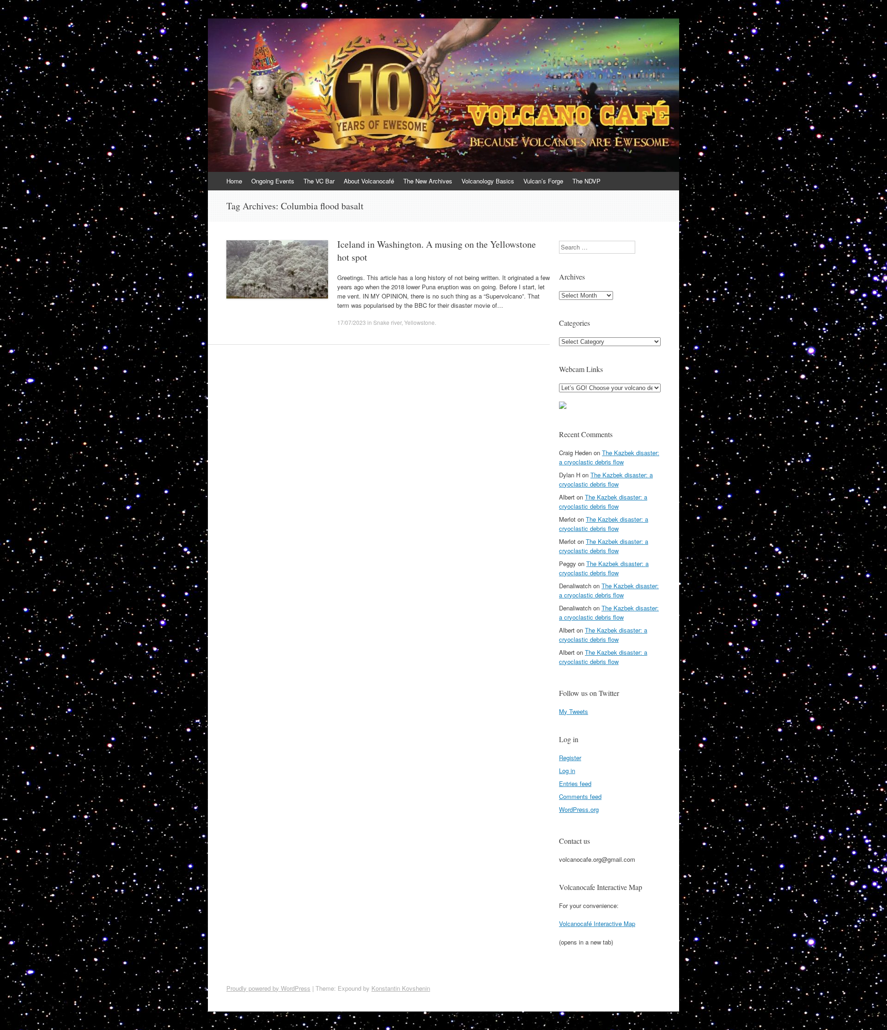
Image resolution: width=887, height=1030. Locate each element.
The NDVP (586, 181)
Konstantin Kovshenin (400, 988)
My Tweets (573, 711)
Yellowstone (419, 322)
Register (570, 757)
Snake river (387, 322)
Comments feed (580, 796)
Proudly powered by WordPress (268, 988)
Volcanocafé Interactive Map (597, 923)
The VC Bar (319, 181)
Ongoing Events (272, 181)
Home (234, 181)
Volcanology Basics (488, 181)
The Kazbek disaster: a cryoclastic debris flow (609, 457)
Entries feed (575, 783)
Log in (567, 770)
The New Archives (427, 181)
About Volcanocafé (369, 181)
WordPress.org (579, 809)
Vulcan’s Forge (543, 181)
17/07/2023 (351, 322)
